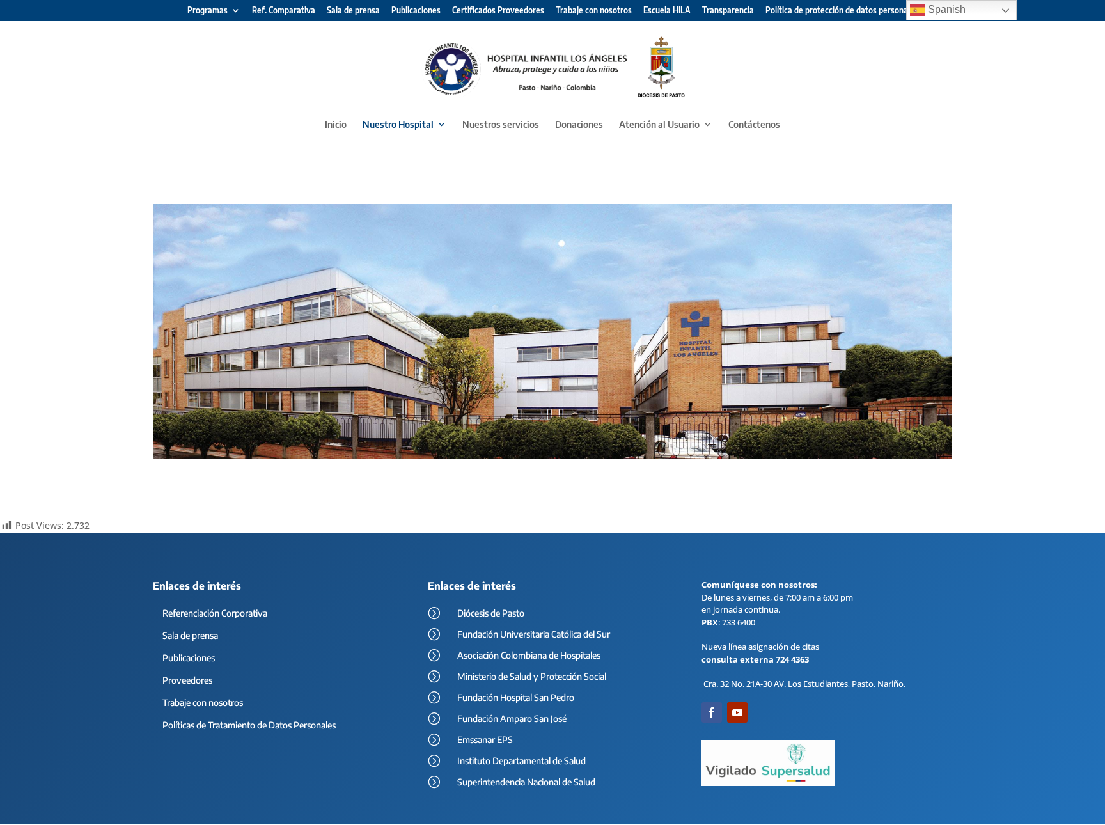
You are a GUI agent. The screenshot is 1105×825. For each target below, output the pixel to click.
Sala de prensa (353, 10)
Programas (207, 10)
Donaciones (579, 125)
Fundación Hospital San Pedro (515, 697)
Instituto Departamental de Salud (521, 760)
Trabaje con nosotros (594, 10)
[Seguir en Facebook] (711, 712)
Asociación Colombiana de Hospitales (528, 655)
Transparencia (728, 10)
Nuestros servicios (500, 125)
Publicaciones (416, 10)
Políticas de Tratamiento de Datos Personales (249, 724)
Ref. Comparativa (283, 10)
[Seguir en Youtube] (737, 712)
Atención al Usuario (659, 125)
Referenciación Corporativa (214, 613)
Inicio (336, 125)
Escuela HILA (667, 10)
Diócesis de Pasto (490, 613)
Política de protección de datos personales (841, 10)
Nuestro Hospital (398, 125)
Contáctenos (754, 125)
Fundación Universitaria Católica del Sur (533, 634)
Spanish (945, 9)
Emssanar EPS (485, 739)
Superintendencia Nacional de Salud (526, 781)
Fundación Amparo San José (512, 718)
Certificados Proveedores (498, 10)
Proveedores (187, 680)
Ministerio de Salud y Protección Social (531, 676)
